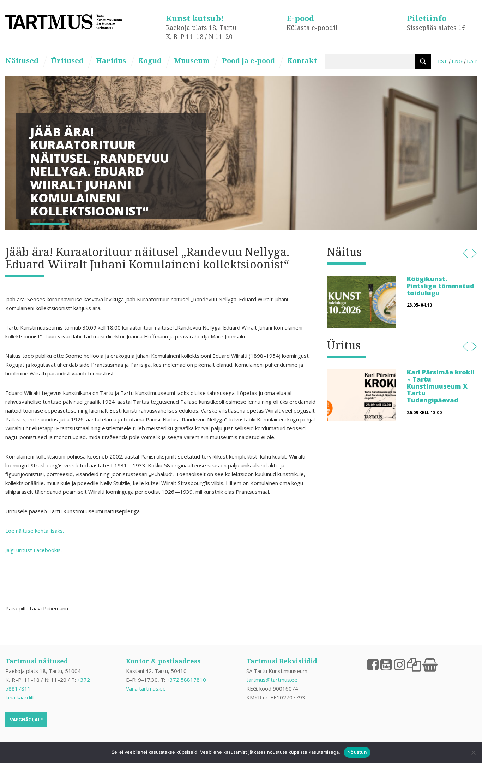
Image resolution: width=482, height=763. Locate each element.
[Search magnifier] (423, 61)
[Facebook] (373, 664)
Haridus (111, 60)
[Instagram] (399, 664)
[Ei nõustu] (473, 752)
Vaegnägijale (26, 719)
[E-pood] (430, 664)
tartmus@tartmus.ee (271, 679)
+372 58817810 (186, 679)
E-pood (300, 18)
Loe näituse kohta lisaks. (34, 530)
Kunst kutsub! (195, 18)
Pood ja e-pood (248, 60)
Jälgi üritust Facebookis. (33, 550)
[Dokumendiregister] (414, 664)
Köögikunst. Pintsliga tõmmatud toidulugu (440, 285)
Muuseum (192, 60)
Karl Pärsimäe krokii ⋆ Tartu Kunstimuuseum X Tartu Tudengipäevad (441, 386)
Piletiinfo (426, 18)
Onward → (474, 253)
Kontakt (302, 60)
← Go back (465, 253)
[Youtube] (386, 664)
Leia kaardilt (19, 697)
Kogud (150, 60)
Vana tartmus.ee (146, 688)
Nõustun (357, 752)
